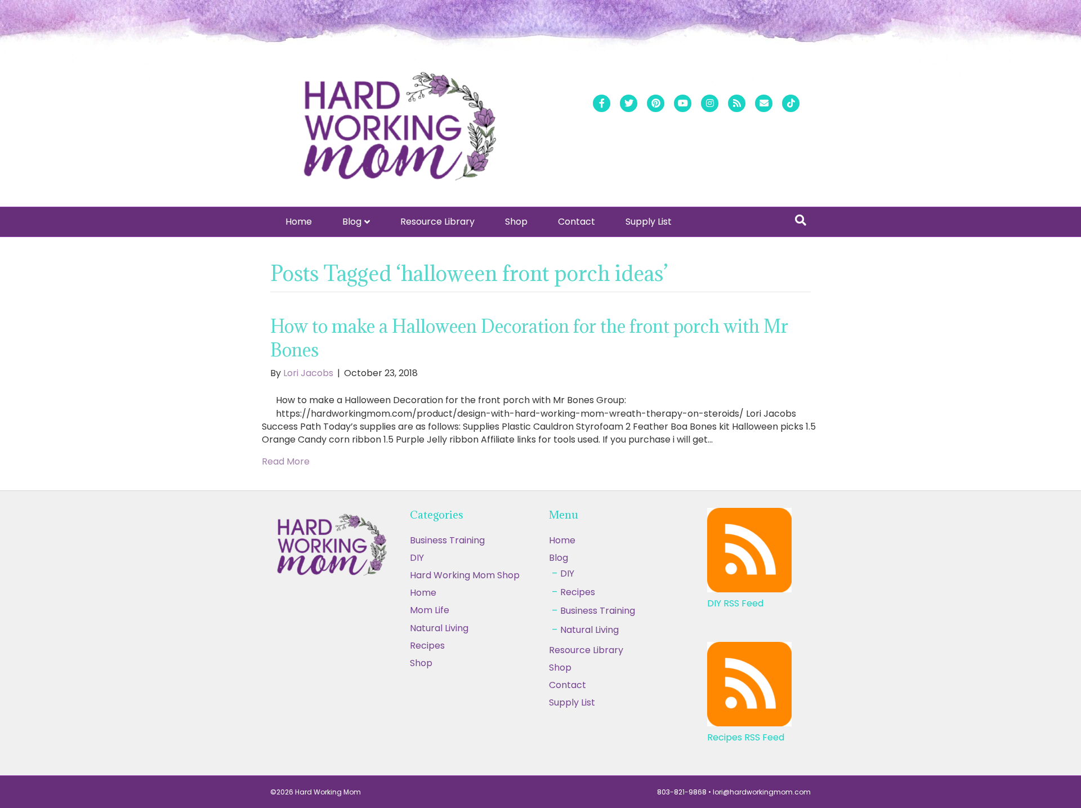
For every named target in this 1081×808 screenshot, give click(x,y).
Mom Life (429, 610)
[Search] (800, 220)
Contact (576, 221)
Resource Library (437, 221)
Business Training (447, 540)
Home (298, 221)
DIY (417, 557)
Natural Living (439, 628)
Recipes (427, 645)
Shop (516, 221)
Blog (351, 221)
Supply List (649, 221)
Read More (286, 461)
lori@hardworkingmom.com (762, 792)
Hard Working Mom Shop (465, 575)
